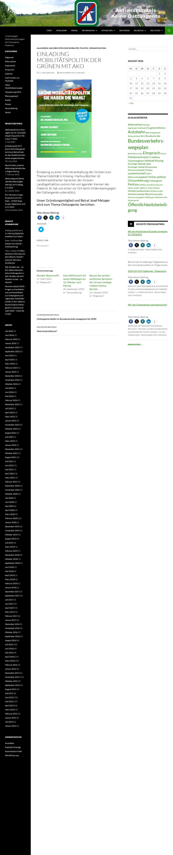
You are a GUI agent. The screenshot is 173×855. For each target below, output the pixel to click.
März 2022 (10, 441)
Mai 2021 (9, 469)
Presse (74, 30)
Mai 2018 (9, 571)
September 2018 (12, 563)
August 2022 (10, 433)
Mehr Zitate (135, 344)
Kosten (149, 170)
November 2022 (12, 424)
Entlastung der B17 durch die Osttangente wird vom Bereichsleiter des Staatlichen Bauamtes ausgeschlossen (15, 152)
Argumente (10, 65)
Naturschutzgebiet (137, 177)
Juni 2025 (9, 355)
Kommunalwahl (136, 170)
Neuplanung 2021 (13, 92)
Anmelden (9, 743)
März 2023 (10, 416)
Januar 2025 (10, 372)
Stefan (130, 188)
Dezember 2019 (12, 526)
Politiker (142, 185)
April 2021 (10, 473)
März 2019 (10, 547)
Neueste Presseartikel (150, 224)
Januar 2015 (10, 717)
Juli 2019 (9, 542)
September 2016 (12, 636)
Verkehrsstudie (156, 191)
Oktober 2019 (11, 534)
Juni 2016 (9, 648)
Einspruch (151, 152)
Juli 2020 (9, 498)
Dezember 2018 (12, 555)
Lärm (148, 173)
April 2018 (10, 575)
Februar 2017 (11, 616)
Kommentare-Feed (13, 751)
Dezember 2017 (12, 591)
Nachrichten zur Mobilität (64, 48)
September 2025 (12, 351)
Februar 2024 (11, 400)
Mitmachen (107, 30)
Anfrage (146, 125)
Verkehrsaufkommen (139, 191)
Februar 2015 (11, 713)
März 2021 (10, 477)
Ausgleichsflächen (155, 128)
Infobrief (149, 160)
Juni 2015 (9, 697)
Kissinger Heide (136, 167)
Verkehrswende (136, 194)
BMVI (143, 136)
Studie (136, 188)
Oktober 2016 (11, 632)
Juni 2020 (9, 502)
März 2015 (10, 709)
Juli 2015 (9, 693)
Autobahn (136, 131)
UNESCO (143, 188)
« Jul (131, 103)
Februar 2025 (11, 367)
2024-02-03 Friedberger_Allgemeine (147, 271)
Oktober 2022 (11, 429)
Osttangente (155, 180)
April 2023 (10, 412)
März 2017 (10, 612)
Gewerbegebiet (136, 160)
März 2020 (10, 514)
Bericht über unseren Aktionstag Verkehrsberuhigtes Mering (15, 168)
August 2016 (10, 640)
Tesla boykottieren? (47, 329)
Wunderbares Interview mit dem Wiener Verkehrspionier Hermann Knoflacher (15, 256)
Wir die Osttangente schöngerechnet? (147, 304)
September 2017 (12, 595)
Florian (163, 153)
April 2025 (10, 359)
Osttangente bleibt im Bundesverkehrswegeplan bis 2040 (66, 317)
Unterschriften (154, 188)
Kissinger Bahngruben (139, 163)
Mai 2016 (9, 652)
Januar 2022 (10, 445)
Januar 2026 (10, 343)
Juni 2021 (9, 465)
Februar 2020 (11, 518)
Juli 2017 (9, 599)
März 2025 (10, 363)
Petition (133, 184)
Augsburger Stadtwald (137, 128)
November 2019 (12, 530)
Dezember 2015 (12, 673)
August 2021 (10, 457)
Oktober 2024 (11, 384)
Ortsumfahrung (138, 180)
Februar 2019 (11, 551)
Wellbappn (149, 197)
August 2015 (10, 689)
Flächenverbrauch (138, 157)
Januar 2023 (10, 420)
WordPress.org (12, 755)
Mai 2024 (9, 396)
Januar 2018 (10, 587)
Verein (8, 112)
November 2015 (12, 677)
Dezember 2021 (12, 449)
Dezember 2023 (12, 404)
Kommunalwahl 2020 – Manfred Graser (14, 310)
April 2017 (10, 608)
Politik (84, 48)
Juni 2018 (9, 567)
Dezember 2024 (12, 376)
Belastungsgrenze (153, 132)
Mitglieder (61, 30)
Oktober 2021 (11, 453)
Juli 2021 (9, 461)
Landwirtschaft (136, 173)
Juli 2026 (9, 331)
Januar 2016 (10, 669)
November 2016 (12, 628)
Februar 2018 (11, 583)
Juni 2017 (9, 604)
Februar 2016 (11, 665)
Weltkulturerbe (161, 197)
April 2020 (10, 510)
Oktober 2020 (11, 494)
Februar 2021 (11, 481)
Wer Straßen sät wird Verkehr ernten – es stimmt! (14, 279)
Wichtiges (155, 30)
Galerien (9, 73)
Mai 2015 (9, 701)
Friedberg (154, 157)
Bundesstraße (153, 136)
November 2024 (12, 380)
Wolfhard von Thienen (72, 72)
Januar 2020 (10, 522)
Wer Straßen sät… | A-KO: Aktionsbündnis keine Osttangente (14, 270)
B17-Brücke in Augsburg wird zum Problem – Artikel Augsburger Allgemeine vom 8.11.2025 (15, 200)
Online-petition (157, 176)
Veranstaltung (97, 48)
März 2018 (10, 579)
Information (88, 30)
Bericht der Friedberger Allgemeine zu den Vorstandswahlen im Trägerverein (148, 289)
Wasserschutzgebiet (136, 197)
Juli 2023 (9, 408)
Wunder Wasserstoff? (48, 275)
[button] (40, 218)
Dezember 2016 (12, 624)
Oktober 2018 (11, 559)
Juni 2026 (9, 335)
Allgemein (42, 48)
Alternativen (135, 124)
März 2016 (10, 660)
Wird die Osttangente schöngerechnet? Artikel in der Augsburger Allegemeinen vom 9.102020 (147, 329)
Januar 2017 (10, 620)
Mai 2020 (9, 506)
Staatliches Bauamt (155, 185)
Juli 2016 (9, 644)
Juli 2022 (9, 437)
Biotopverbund (134, 136)
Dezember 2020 (12, 485)
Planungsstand (11, 96)
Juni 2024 (9, 392)
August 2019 (10, 538)
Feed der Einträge (13, 747)
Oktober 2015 (11, 681)
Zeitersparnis (133, 200)
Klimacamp (151, 167)
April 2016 (10, 656)
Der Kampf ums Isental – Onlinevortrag (14, 243)
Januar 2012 (10, 726)
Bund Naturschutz (135, 153)
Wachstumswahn (154, 194)
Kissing (159, 160)
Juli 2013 (9, 722)
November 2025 (12, 347)
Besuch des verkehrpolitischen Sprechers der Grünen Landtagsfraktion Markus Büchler (101, 282)
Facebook (139, 30)
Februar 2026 (11, 339)
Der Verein (124, 30)
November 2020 (12, 490)
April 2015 (10, 705)
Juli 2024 (9, 388)
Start (49, 30)
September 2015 (12, 685)
